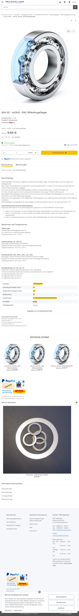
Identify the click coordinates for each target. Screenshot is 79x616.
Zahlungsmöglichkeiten (13, 519)
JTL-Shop (69, 613)
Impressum (8, 610)
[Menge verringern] (4, 153)
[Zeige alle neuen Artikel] (76, 402)
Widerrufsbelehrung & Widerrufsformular (36, 520)
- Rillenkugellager (38, 283)
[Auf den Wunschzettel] (73, 31)
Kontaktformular (11, 529)
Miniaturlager (13, 120)
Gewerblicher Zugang (13, 525)
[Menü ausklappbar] (2, 1)
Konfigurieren (61, 602)
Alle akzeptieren (61, 597)
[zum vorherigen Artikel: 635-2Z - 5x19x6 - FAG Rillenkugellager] (72, 20)
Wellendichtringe (7, 499)
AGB (30, 527)
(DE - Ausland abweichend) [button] (22, 145)
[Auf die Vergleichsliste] (68, 31)
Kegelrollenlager (7, 489)
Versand (17, 137)
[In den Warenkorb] (3, 27)
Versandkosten (11, 522)
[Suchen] (75, 7)
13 (34, 290)
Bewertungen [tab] (21, 165)
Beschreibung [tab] (7, 165)
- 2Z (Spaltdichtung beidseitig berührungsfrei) (45, 298)
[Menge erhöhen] (36, 153)
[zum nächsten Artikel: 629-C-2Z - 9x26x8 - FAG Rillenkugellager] (75, 20)
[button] (60, 2)
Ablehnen (61, 608)
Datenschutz (18, 610)
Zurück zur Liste (7, 15)
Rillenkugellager (7, 492)
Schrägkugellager (7, 496)
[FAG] (35, 302)
